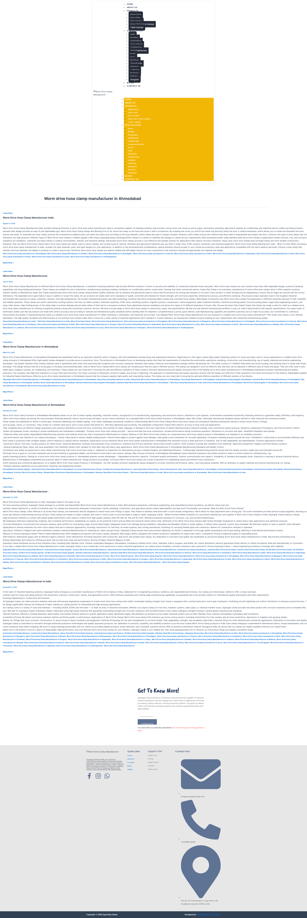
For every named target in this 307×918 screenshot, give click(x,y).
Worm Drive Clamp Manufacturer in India (221, 633)
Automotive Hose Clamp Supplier (58, 550)
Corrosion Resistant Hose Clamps (88, 469)
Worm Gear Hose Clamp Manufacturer (119, 646)
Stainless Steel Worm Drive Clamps (169, 633)
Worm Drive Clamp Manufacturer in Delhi (249, 553)
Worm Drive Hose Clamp (81, 321)
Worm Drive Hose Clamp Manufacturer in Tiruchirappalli (246, 643)
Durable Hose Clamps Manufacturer (117, 469)
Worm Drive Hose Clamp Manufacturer (107, 321)
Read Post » (8, 262)
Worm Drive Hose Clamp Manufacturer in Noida (70, 562)
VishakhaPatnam (138, 50)
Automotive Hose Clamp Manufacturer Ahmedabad (52, 469)
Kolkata (132, 170)
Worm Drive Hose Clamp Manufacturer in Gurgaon (96, 324)
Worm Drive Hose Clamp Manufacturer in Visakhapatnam (170, 328)
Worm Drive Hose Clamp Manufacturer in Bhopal (45, 636)
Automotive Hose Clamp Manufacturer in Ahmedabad (74, 379)
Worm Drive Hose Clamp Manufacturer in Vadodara (34, 646)
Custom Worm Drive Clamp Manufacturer (89, 550)
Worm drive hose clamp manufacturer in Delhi (193, 253)
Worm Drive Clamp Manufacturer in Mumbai (57, 556)
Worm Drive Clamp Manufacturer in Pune (92, 556)
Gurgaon (134, 79)
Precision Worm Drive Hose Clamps (28, 472)
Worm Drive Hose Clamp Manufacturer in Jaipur (131, 639)
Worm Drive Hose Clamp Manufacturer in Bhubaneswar (89, 636)
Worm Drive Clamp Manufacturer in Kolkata (20, 556)
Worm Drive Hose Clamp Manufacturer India (28, 217)
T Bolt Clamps (136, 27)
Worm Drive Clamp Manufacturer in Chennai (173, 553)
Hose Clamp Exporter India (171, 469)
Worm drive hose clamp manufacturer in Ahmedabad (24, 253)
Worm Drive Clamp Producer (122, 556)
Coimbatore (133, 141)
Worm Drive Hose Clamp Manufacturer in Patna (164, 643)
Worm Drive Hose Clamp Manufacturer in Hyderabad (234, 253)
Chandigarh (133, 157)
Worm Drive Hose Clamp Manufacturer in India (275, 253)
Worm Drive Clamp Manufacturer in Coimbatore (211, 553)
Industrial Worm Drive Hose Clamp (222, 550)
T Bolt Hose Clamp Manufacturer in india (53, 321)
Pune (130, 151)
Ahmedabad (133, 138)
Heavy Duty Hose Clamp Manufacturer (123, 550)
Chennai (132, 160)
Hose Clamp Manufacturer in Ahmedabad (197, 379)
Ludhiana (132, 163)
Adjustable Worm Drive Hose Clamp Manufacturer (23, 550)
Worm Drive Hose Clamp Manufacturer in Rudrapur (125, 328)
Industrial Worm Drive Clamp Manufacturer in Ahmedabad (276, 379)
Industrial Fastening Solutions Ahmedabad (235, 469)
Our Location (135, 30)
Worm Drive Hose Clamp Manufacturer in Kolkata (259, 324)
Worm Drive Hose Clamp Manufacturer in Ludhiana (213, 639)
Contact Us (134, 86)
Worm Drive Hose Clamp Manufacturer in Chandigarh (110, 253)
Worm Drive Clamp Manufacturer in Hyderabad (286, 553)
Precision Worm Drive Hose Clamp (251, 550)
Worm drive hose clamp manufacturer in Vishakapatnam (93, 257)
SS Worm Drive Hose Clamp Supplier (59, 553)
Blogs (130, 82)
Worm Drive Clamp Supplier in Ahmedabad (260, 382)
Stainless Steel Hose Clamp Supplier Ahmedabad (96, 382)
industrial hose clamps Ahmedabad (268, 469)
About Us (132, 7)
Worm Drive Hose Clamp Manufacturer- (26, 491)
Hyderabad (133, 135)
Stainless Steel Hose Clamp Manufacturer (92, 553)
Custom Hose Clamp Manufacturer (45, 633)
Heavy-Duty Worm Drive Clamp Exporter (76, 633)
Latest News (8, 213)
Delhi (130, 129)
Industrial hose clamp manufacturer (192, 550)
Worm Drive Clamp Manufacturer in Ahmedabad (30, 346)
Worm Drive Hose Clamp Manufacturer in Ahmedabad (34, 404)
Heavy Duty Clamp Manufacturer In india (19, 321)
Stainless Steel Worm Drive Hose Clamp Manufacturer (132, 553)
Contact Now (147, 723)
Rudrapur (132, 167)
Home (130, 4)
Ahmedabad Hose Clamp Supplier (16, 469)
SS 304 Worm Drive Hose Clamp (279, 550)
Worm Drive (133, 109)
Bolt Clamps (133, 116)
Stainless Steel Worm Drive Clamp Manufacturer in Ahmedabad (142, 382)
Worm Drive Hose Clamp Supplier (175, 562)
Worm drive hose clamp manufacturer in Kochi (219, 324)
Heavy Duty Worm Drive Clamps (146, 469)
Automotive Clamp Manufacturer (16, 633)
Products (132, 10)
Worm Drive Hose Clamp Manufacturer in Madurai (255, 639)
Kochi (130, 148)
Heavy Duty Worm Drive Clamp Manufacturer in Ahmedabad (155, 379)
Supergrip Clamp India (194, 633)
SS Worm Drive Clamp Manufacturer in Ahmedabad (54, 382)
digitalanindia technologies (208, 914)
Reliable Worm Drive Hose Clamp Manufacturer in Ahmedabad (69, 472)
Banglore (132, 154)
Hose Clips (133, 113)
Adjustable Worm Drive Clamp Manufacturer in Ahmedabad (27, 379)
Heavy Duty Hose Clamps (139, 119)
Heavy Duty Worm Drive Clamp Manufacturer (158, 550)
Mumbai (131, 132)
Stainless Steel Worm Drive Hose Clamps (112, 472)
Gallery (130, 769)
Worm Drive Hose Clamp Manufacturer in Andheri (67, 253)
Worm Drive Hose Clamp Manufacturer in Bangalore (189, 321)
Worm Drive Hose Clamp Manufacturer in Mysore (44, 643)
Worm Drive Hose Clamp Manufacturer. (25, 275)
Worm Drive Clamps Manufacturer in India (27, 581)
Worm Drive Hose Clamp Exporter (148, 556)
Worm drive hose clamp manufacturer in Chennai (153, 253)
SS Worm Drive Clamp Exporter (31, 553)
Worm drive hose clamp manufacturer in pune (50, 257)
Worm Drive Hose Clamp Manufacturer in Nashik (85, 643)
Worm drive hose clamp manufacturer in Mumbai (45, 328)
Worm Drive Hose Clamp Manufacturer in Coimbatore (46, 559)
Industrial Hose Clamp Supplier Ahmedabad (233, 379)
